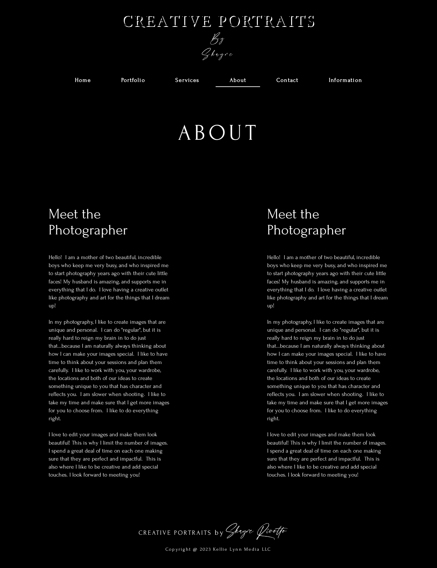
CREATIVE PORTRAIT (173, 532)
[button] (133, 80)
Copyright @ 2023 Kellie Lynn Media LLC (218, 549)
